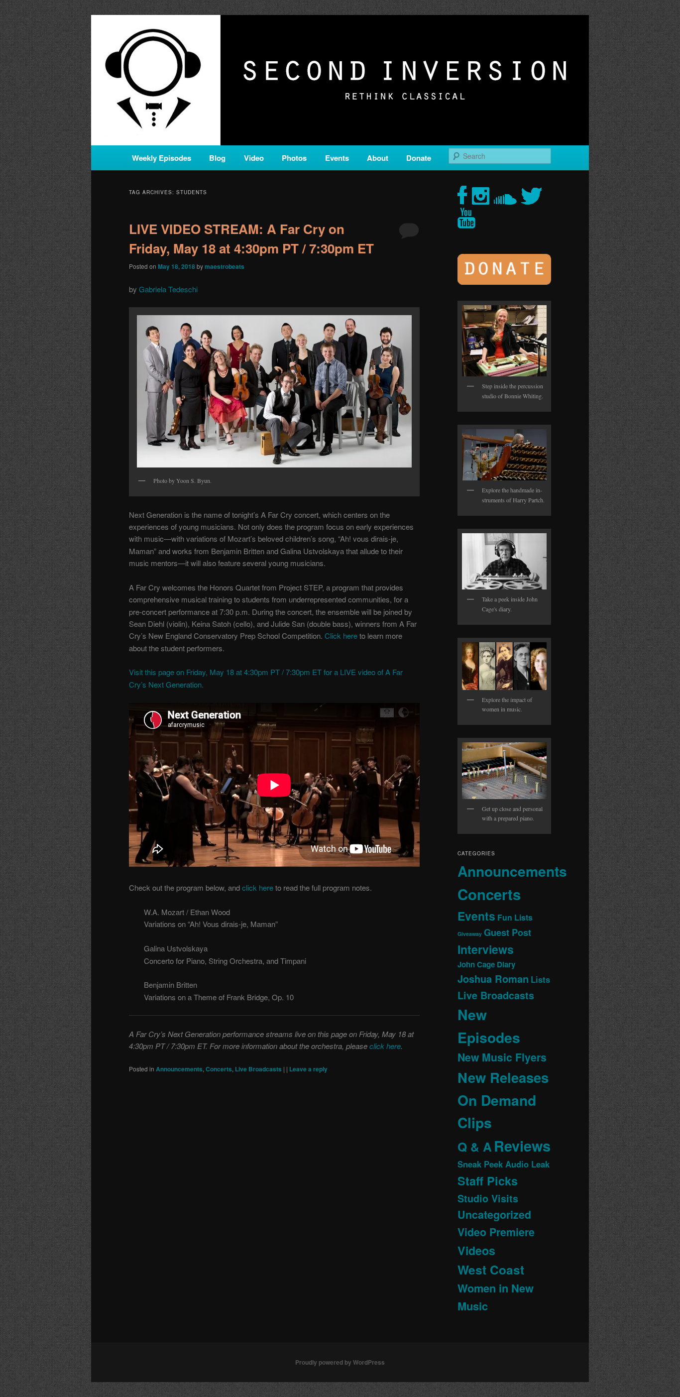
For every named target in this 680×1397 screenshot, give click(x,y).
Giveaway (469, 933)
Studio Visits (487, 1198)
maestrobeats (224, 266)
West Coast (490, 1270)
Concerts (219, 1068)
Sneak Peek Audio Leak (503, 1164)
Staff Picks (487, 1180)
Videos (476, 1250)
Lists (540, 979)
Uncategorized (494, 1214)
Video (254, 157)
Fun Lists (515, 917)
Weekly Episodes (161, 157)
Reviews (522, 1145)
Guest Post (507, 932)
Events (337, 157)
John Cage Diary (486, 964)
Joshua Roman (493, 978)
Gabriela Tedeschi (168, 289)
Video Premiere (496, 1232)
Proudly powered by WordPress (340, 1362)
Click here (341, 635)
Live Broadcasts (258, 1068)
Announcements (179, 1068)
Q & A (474, 1147)
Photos (294, 157)
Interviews (485, 949)
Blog (217, 157)
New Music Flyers (502, 1057)
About (377, 157)
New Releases (503, 1077)
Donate (418, 157)
